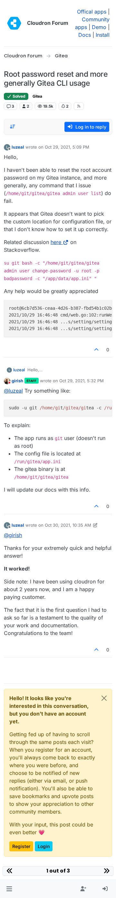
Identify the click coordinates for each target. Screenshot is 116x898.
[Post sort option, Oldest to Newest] (12, 127)
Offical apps (91, 11)
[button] (9, 889)
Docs (84, 35)
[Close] (104, 698)
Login (44, 846)
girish (17, 380)
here (56, 242)
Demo (99, 27)
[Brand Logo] (14, 23)
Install (103, 35)
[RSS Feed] (79, 106)
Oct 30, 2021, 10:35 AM (68, 525)
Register (21, 846)
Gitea (37, 96)
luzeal (18, 147)
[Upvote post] (96, 350)
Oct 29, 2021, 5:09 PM (67, 147)
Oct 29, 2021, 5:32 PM (81, 380)
